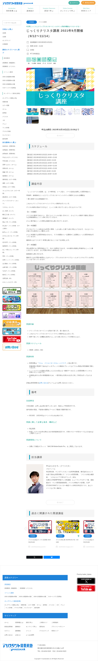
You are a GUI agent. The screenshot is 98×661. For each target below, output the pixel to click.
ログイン (75, 3)
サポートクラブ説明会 (9, 88)
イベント (28, 631)
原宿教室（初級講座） (9, 63)
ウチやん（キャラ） (8, 207)
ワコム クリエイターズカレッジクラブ (52, 363)
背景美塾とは (19, 622)
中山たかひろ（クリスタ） (10, 157)
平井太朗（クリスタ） (9, 161)
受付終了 (60, 135)
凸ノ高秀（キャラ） (8, 211)
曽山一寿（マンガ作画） (9, 222)
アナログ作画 (6, 131)
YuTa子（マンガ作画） (9, 271)
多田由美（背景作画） (9, 153)
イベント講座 (8, 72)
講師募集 (18, 631)
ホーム (6, 622)
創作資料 (5, 139)
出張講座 (5, 44)
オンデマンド (6, 40)
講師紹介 (18, 626)
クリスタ (5, 116)
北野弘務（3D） (7, 278)
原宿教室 (7, 58)
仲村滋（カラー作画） (9, 187)
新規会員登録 (89, 3)
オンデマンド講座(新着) (12, 93)
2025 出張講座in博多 (8, 76)
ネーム (4, 109)
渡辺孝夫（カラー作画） (9, 197)
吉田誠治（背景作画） (9, 150)
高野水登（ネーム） (8, 168)
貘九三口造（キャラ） (9, 214)
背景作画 (5, 102)
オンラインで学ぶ (31, 626)
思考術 (4, 113)
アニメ (4, 124)
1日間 (4, 36)
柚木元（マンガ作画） (9, 274)
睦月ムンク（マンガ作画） (10, 232)
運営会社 (42, 626)
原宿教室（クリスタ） (9, 66)
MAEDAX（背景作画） (9, 146)
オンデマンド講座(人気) (9, 98)
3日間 (4, 33)
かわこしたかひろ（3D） (10, 282)
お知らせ (18, 635)
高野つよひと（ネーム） (9, 164)
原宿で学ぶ (29, 622)
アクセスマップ (44, 631)
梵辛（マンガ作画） (8, 256)
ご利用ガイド (43, 622)
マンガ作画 (5, 127)
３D (3, 120)
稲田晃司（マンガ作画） (9, 246)
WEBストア (54, 631)
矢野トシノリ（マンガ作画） (11, 260)
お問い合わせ (43, 383)
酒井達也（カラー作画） (9, 179)
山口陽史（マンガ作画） (9, 263)
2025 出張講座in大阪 (8, 80)
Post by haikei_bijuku (84, 574)
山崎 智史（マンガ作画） (10, 267)
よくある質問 (30, 635)
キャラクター (6, 135)
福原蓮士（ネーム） (8, 176)
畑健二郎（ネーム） (8, 172)
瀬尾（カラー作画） (8, 183)
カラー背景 (5, 105)
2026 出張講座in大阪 (8, 84)
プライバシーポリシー (58, 626)
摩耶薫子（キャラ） (8, 218)
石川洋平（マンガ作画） (9, 242)
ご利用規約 (54, 622)
